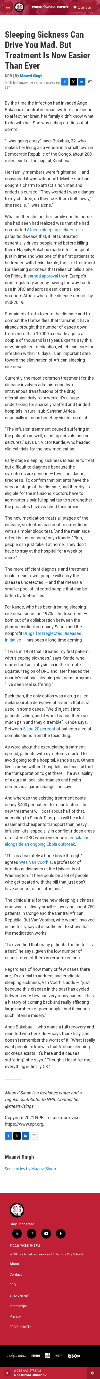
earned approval (42, 275)
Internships (18, 1306)
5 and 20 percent (39, 728)
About (14, 1264)
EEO (13, 1285)
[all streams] (93, 1373)
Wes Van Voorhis (35, 862)
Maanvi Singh (31, 75)
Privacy (15, 1316)
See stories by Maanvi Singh (30, 1168)
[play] (7, 1372)
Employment (19, 1295)
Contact (16, 1274)
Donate (84, 7)
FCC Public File (21, 1327)
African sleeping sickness (52, 229)
